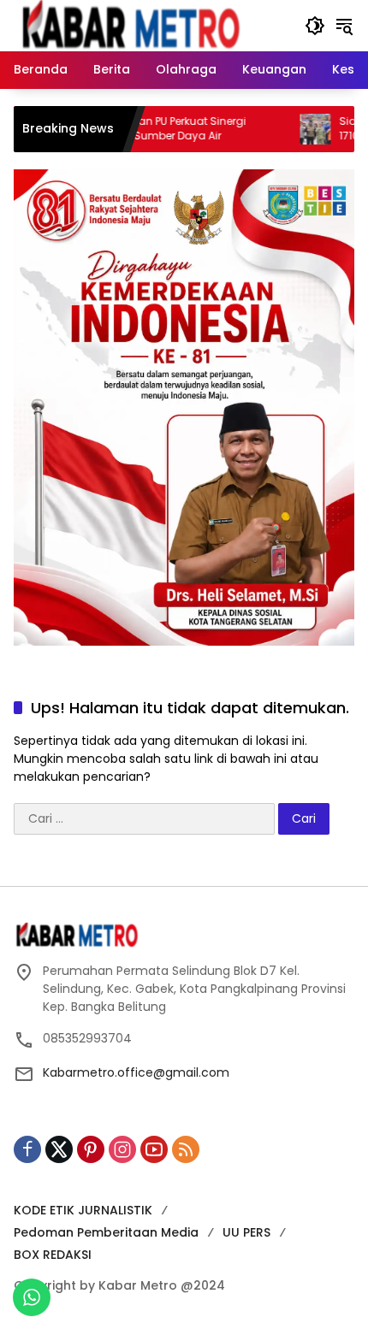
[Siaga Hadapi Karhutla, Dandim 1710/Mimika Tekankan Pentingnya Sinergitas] (288, 129)
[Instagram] (122, 1149)
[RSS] (185, 1149)
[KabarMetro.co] (151, 24)
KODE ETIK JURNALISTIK (83, 1210)
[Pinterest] (90, 1149)
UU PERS (246, 1232)
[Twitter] (59, 1149)
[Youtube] (154, 1149)
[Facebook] (27, 1149)
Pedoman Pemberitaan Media (106, 1232)
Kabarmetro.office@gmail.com (136, 1072)
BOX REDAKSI (53, 1254)
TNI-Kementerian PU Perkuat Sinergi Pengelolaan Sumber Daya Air (129, 129)
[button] (315, 25)
